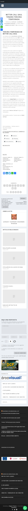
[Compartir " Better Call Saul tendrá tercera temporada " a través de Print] (15, 188)
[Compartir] (1, 29)
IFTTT (5, 129)
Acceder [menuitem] (2, 1)
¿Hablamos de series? (10, 25)
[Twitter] (1, 24)
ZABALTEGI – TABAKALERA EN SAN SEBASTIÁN (14, 397)
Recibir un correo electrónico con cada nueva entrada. (12, 349)
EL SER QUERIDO (6, 390)
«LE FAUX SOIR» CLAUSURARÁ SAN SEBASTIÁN (13, 387)
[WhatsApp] (1, 27)
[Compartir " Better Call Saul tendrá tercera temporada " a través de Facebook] (4, 185)
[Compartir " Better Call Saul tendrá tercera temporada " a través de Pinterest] (15, 185)
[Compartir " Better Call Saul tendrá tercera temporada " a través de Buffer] (20, 185)
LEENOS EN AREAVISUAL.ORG (10, 474)
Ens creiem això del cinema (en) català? (10, 417)
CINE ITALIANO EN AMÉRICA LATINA (11, 393)
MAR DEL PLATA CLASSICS (9, 383)
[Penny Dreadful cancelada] (14, 239)
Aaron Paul (13, 99)
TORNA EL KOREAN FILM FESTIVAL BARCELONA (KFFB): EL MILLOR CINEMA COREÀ (13, 432)
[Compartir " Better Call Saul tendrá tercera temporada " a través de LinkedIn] (18, 185)
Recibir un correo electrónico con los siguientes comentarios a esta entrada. (12, 345)
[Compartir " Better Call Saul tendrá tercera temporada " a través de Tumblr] (12, 185)
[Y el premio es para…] (14, 277)
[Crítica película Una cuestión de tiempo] (14, 258)
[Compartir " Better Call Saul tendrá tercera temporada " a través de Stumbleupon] (23, 185)
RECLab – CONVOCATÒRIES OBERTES (10, 435)
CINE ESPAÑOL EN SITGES (7, 497)
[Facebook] (1, 18)
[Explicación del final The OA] (14, 296)
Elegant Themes (13, 506)
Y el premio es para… (8, 286)
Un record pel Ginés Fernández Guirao (10, 413)
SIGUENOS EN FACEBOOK (8, 447)
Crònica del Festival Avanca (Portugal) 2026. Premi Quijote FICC (13, 427)
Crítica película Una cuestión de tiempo (13, 267)
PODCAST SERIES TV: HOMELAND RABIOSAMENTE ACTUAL (7, 159)
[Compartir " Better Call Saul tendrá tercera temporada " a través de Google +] (10, 185)
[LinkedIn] (1, 21)
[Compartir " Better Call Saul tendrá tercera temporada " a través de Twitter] (7, 185)
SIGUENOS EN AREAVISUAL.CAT (11, 411)
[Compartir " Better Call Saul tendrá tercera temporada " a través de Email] (12, 188)
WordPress (13, 507)
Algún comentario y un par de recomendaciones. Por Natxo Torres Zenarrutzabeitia (8, 166)
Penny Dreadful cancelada (9, 248)
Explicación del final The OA (10, 305)
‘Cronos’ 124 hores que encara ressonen (10, 422)
